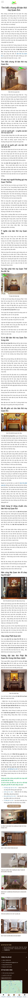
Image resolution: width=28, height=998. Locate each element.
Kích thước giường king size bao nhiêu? (11, 935)
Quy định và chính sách (7, 975)
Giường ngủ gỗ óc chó (10, 787)
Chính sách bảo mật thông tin (8, 973)
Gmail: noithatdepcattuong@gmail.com (10, 962)
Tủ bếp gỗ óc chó (8, 800)
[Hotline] (14, 995)
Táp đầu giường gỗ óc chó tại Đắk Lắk (10, 913)
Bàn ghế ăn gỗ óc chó (10, 796)
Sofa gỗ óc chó (8, 792)
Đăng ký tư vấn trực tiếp (7, 966)
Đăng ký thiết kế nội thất (7, 964)
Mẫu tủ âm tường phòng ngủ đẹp (9, 848)
